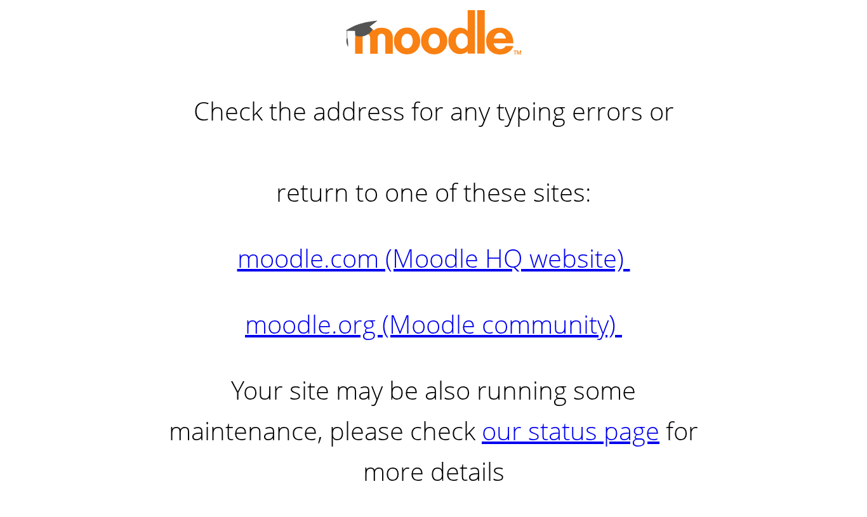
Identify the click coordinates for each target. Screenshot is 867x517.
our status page (570, 430)
